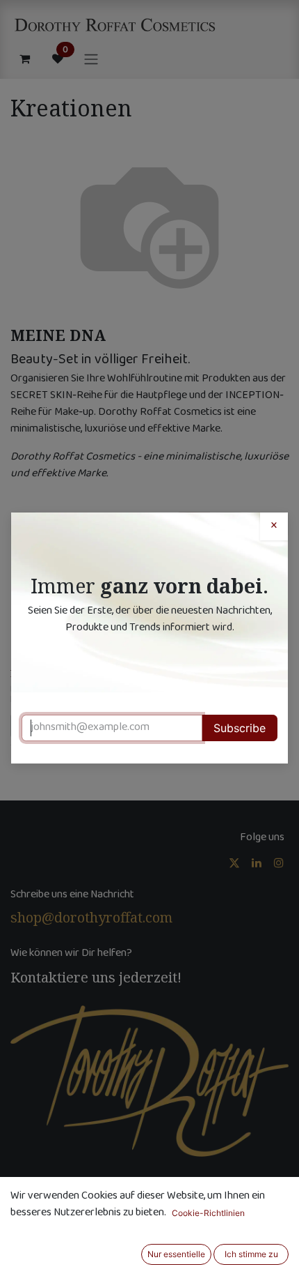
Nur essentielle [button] (176, 1254)
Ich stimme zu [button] (251, 1254)
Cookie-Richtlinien (208, 1213)
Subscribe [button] (239, 728)
